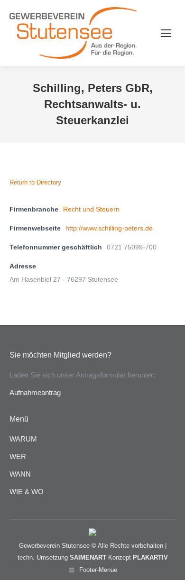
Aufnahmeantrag (35, 392)
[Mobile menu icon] (166, 33)
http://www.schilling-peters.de (109, 228)
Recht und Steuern (91, 209)
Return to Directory (35, 182)
